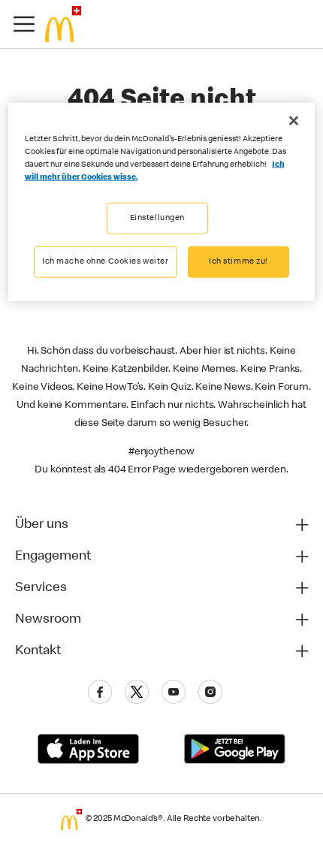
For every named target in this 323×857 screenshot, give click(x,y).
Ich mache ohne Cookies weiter (105, 262)
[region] (161, 202)
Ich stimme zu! (238, 262)
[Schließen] (293, 120)
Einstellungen (157, 218)
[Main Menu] (24, 24)
